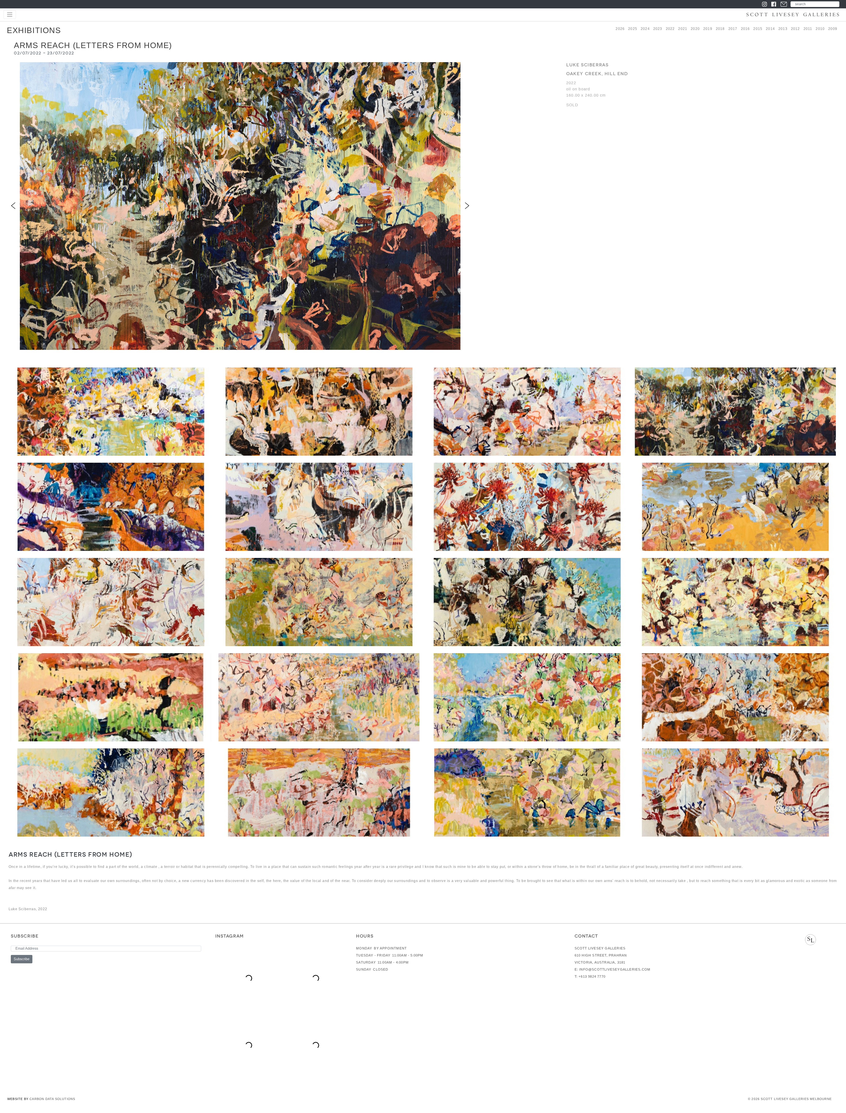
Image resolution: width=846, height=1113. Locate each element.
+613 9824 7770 (592, 976)
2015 (757, 29)
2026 (620, 29)
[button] (13, 206)
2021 (682, 29)
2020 (695, 29)
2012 (795, 29)
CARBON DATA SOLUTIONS (52, 1099)
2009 (832, 29)
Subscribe (22, 959)
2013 (782, 29)
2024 (645, 29)
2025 (632, 29)
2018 (720, 29)
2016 (745, 29)
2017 (732, 29)
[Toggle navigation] (10, 14)
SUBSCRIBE (25, 936)
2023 (657, 29)
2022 (670, 29)
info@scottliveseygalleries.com (614, 969)
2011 (807, 29)
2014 (770, 29)
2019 (707, 29)
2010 (820, 29)
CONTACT (586, 936)
